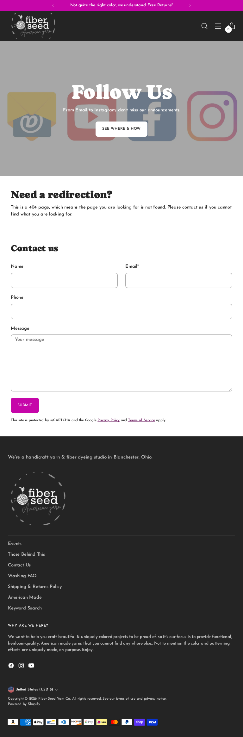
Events (15, 543)
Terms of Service (141, 420)
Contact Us (19, 565)
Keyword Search (24, 608)
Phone (17, 297)
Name (17, 266)
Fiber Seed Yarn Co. (54, 699)
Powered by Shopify (24, 704)
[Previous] (53, 5)
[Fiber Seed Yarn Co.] (33, 26)
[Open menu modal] (218, 26)
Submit (24, 405)
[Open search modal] (204, 26)
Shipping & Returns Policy (35, 586)
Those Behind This (26, 554)
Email (132, 266)
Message (20, 328)
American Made (24, 597)
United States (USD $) (34, 689)
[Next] (190, 5)
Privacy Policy (108, 420)
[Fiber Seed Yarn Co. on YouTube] (32, 666)
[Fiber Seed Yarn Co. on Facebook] (12, 666)
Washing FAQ (22, 576)
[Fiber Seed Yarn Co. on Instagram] (22, 666)
